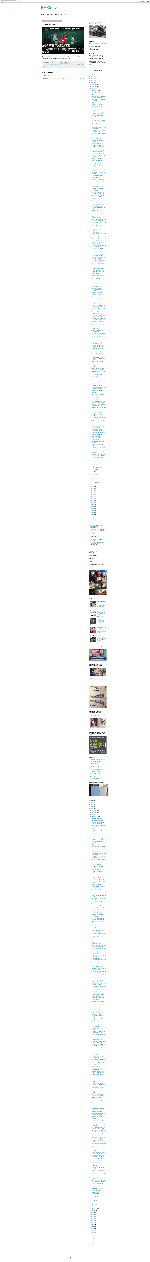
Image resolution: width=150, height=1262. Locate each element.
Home (64, 78)
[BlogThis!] (63, 63)
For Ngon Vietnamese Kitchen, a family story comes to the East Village (96, 23)
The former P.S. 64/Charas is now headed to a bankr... (98, 334)
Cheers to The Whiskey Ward (98, 153)
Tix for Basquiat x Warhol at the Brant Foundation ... (98, 137)
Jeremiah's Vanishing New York (97, 759)
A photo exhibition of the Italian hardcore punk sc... (98, 216)
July (93, 472)
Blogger (81, 1257)
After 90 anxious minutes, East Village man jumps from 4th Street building (101, 638)
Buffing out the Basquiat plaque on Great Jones (98, 128)
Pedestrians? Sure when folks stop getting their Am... (97, 543)
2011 (91, 508)
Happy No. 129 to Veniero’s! (98, 183)
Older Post (82, 78)
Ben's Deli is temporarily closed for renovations (98, 243)
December (94, 84)
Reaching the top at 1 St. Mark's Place (97, 226)
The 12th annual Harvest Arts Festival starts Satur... (98, 121)
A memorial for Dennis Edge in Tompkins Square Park (98, 405)
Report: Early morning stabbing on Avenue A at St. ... (98, 342)
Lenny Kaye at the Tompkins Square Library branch (98, 97)
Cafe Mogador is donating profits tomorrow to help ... (98, 379)
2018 (91, 494)
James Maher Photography (96, 773)
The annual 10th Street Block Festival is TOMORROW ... (98, 402)
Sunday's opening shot (96, 281)
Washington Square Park (96, 778)
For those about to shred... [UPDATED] (97, 116)
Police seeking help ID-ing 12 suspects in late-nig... (98, 150)
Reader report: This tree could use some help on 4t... (98, 411)
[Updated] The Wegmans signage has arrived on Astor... (97, 147)
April (93, 478)
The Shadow (93, 776)
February (94, 482)
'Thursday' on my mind (96, 296)
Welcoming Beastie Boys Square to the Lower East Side (98, 358)
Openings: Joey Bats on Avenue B (97, 415)
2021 (91, 488)
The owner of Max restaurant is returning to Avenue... (98, 312)
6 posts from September (97, 94)
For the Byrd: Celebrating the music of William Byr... (98, 306)
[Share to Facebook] (66, 63)
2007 (91, 517)
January (94, 484)
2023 (91, 82)
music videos (62, 64)
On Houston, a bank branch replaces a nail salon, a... (98, 267)
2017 (91, 496)
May (93, 476)
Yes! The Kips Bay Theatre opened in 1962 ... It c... (96, 526)
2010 (91, 511)
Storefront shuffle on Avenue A (98, 432)
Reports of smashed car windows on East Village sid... (97, 459)
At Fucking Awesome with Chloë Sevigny (97, 331)
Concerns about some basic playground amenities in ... (98, 430)
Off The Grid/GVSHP (95, 771)
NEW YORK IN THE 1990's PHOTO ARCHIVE (96, 765)
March (93, 480)
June (93, 474)
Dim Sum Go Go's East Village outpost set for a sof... (98, 316)
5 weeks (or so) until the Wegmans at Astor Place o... (98, 349)
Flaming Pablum (94, 763)
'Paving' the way (95, 110)
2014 (91, 502)
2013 (91, 504)
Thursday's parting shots (97, 200)
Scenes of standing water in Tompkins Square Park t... (98, 107)
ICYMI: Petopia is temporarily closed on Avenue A (98, 448)
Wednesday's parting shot (97, 325)
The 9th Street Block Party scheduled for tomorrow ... (98, 193)
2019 (91, 492)
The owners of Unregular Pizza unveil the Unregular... (98, 258)
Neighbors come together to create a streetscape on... (98, 467)
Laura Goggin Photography (96, 769)
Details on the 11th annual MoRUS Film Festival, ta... (98, 346)
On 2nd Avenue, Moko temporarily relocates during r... (98, 233)
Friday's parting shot (96, 294)
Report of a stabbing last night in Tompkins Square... (98, 388)
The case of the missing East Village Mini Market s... (98, 319)
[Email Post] (58, 62)
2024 (91, 80)
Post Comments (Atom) (54, 81)
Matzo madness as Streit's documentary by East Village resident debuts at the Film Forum (101, 613)
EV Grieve (49, 7)
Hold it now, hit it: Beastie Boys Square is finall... (98, 408)
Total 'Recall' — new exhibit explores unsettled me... (97, 395)
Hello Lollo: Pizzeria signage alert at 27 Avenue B (98, 264)
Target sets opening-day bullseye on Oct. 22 (97, 254)
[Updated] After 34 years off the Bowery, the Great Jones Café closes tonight (101, 630)
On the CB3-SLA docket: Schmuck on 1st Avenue (97, 362)
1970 (91, 519)
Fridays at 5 (56, 64)
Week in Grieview (95, 177)
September (94, 90)
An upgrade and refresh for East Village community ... (98, 180)
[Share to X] (64, 63)
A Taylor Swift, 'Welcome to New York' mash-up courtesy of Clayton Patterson (101, 621)
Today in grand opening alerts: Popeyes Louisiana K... (98, 220)
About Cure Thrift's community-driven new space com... (98, 203)
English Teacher (66, 58)
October (94, 88)
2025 (91, 78)
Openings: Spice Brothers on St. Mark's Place (98, 131)
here (100, 62)
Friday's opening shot (96, 198)
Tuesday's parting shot (96, 143)
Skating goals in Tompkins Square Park (97, 276)
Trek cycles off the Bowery (97, 163)
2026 (91, 76)
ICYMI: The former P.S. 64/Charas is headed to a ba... (98, 207)
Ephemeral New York (95, 775)
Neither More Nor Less (95, 761)
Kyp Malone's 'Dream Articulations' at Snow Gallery (97, 289)
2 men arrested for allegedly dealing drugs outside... (98, 112)
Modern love (94, 392)
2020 (91, 490)
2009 (91, 513)
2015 (91, 500)
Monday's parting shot (96, 158)
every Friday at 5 (49, 64)
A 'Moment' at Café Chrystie (97, 279)
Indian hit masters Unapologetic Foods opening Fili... (96, 438)
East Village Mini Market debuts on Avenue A (97, 211)
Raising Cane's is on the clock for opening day (98, 418)
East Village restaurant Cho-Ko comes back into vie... (98, 185)
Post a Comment (48, 75)
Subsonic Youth (95, 190)
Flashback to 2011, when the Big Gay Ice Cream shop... (98, 455)
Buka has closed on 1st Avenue (98, 214)
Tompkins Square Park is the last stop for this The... (98, 285)
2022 (91, 486)
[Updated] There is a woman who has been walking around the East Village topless (101, 604)
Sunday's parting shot (96, 175)
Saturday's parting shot (96, 92)
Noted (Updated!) (95, 340)
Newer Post (45, 78)
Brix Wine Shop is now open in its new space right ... (98, 261)
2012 (91, 506)
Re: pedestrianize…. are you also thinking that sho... (98, 530)
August (93, 470)
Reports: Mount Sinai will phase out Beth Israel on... (98, 271)
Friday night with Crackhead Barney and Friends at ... (98, 309)
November (94, 86)
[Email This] (61, 63)
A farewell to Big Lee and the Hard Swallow (98, 124)
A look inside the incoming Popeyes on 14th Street (97, 369)
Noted (92, 102)
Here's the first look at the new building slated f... (98, 299)
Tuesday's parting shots (97, 236)
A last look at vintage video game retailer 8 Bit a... (97, 196)
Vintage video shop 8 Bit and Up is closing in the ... (98, 427)
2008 (91, 515)
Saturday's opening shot (97, 104)
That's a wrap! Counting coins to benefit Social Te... (98, 239)
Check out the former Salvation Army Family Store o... (98, 246)
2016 (91, 498)
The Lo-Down (93, 768)
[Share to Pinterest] (68, 63)
